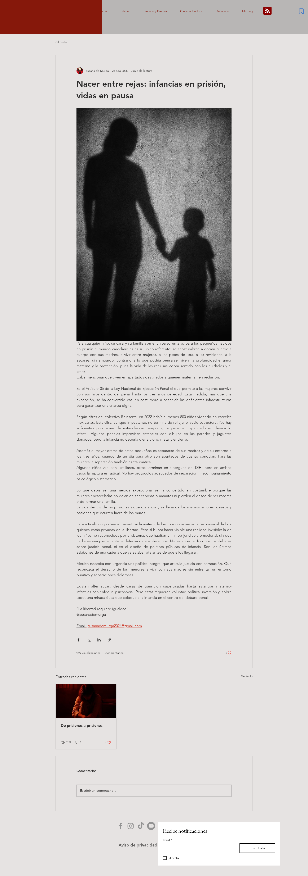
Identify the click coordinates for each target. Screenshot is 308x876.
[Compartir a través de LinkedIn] (99, 640)
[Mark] (301, 11)
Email (167, 840)
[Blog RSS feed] (267, 11)
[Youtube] (151, 826)
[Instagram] (131, 826)
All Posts (61, 42)
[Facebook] (120, 826)
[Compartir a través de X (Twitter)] (89, 640)
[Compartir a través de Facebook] (78, 640)
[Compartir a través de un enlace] (109, 640)
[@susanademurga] (141, 826)
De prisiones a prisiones (81, 725)
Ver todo (246, 676)
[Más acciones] (229, 70)
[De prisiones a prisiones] (86, 701)
